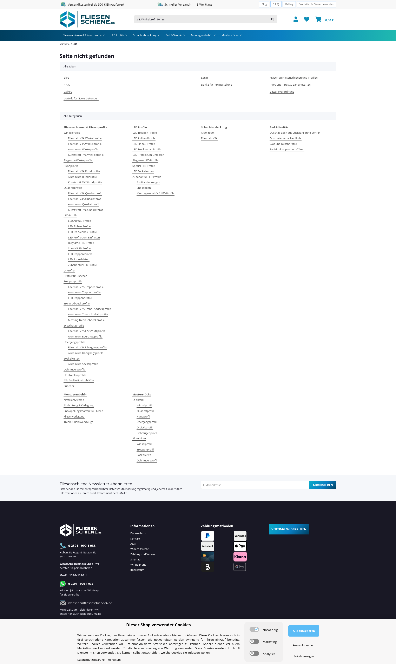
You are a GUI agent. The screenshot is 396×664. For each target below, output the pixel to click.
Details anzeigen (304, 656)
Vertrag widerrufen (288, 529)
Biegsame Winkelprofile (78, 160)
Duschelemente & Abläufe (285, 138)
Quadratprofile (73, 188)
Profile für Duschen (75, 276)
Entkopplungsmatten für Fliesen (83, 411)
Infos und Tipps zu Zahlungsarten (290, 84)
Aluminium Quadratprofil (83, 204)
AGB (133, 544)
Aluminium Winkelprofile (83, 149)
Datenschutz (138, 533)
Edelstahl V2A (209, 138)
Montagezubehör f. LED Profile (155, 193)
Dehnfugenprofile (74, 369)
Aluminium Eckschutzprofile (85, 336)
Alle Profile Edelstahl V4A (79, 380)
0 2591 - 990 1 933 (82, 546)
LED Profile (70, 215)
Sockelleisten (72, 358)
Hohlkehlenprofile (75, 375)
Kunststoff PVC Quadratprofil (86, 210)
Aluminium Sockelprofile (83, 364)
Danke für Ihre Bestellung (216, 84)
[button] (296, 19)
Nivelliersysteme (74, 400)
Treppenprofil (145, 449)
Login (204, 77)
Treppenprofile (73, 281)
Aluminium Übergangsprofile (85, 353)
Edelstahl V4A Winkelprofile (84, 144)
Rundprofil (143, 416)
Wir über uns (138, 564)
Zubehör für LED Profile (82, 265)
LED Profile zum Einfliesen (84, 237)
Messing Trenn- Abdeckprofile (86, 320)
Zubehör (69, 386)
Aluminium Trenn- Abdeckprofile (88, 314)
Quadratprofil (145, 411)
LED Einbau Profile (79, 226)
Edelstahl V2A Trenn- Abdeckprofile (89, 309)
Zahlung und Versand (143, 554)
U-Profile (69, 270)
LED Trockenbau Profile (82, 232)
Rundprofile (71, 166)
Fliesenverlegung (74, 416)
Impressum (137, 570)
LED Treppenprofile (80, 298)
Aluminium (207, 132)
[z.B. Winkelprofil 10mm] (272, 19)
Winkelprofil (144, 405)
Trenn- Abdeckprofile (77, 303)
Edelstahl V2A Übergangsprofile (87, 347)
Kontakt (135, 538)
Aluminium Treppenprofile (84, 292)
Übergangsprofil (147, 422)
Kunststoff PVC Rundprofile (85, 182)
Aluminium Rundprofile (82, 177)
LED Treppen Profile (80, 254)
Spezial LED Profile (79, 248)
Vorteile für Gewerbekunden (316, 4)
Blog (264, 4)
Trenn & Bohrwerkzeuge (78, 422)
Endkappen (144, 188)
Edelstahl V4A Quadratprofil (85, 199)
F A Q (276, 4)
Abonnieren (323, 485)
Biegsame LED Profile (81, 243)
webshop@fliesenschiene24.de (90, 603)
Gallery (289, 4)
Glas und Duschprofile (283, 144)
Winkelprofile (72, 132)
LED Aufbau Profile (79, 221)
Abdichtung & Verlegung (78, 405)
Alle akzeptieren (304, 631)
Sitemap (135, 559)
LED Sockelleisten (78, 259)
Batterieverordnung (282, 91)
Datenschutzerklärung (122, 489)
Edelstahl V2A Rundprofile (84, 171)
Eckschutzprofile (74, 325)
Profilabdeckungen (148, 182)
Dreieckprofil (144, 427)
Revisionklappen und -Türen (287, 149)
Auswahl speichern (303, 645)
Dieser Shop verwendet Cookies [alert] (158, 624)
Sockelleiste (144, 455)
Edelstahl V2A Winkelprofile (84, 138)
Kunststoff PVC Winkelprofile (86, 155)
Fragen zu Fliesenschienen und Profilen (294, 77)
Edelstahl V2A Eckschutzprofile (86, 331)
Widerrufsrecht (139, 549)
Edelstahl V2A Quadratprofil (85, 193)
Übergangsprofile (74, 342)
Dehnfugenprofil (147, 433)
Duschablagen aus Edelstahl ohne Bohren (295, 132)
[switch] (254, 629)
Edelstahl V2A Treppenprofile (86, 287)
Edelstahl (138, 400)
